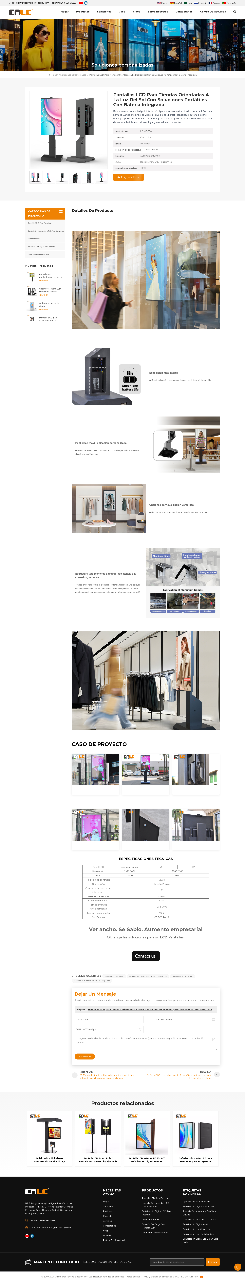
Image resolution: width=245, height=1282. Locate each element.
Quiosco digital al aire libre (196, 1201)
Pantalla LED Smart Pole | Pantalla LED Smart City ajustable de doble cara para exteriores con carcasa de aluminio (98, 1160)
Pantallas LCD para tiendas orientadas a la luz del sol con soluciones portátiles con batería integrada (150, 1009)
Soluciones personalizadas (73, 75)
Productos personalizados (155, 1232)
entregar (213, 1262)
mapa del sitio (133, 1276)
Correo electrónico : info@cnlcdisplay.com (50, 1227)
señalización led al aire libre (197, 1229)
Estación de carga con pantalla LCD (43, 247)
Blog (105, 1230)
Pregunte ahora (130, 177)
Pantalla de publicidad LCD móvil (199, 1219)
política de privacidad (114, 1240)
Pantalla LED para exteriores (40, 223)
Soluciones (104, 11)
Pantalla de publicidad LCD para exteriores (46, 231)
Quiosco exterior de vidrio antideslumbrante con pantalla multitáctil (50, 305)
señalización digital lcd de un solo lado (200, 1241)
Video (136, 11)
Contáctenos (109, 1226)
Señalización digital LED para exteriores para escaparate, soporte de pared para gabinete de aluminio (195, 1160)
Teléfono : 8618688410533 (42, 1220)
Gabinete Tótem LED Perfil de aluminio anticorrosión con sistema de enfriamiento (50, 290)
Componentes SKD (35, 239)
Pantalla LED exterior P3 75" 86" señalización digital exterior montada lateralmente (147, 1160)
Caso (122, 11)
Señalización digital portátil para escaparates (148, 976)
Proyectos (108, 1216)
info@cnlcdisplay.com (38, 3)
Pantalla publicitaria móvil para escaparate (92, 981)
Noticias (107, 1235)
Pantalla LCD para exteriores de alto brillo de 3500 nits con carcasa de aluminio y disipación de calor (50, 319)
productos (83, 11)
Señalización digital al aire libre (198, 1206)
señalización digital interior (196, 1224)
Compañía (108, 1206)
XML (146, 1276)
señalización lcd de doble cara (198, 1234)
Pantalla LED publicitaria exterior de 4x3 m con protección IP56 (50, 276)
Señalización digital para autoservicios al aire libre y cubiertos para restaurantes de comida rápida (49, 1160)
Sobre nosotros (158, 11)
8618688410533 (68, 3)
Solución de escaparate (114, 976)
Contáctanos (184, 11)
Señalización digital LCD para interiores (156, 1213)
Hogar (65, 11)
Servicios (107, 1221)
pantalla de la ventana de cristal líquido (199, 1213)
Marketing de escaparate (182, 976)
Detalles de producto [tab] (92, 211)
